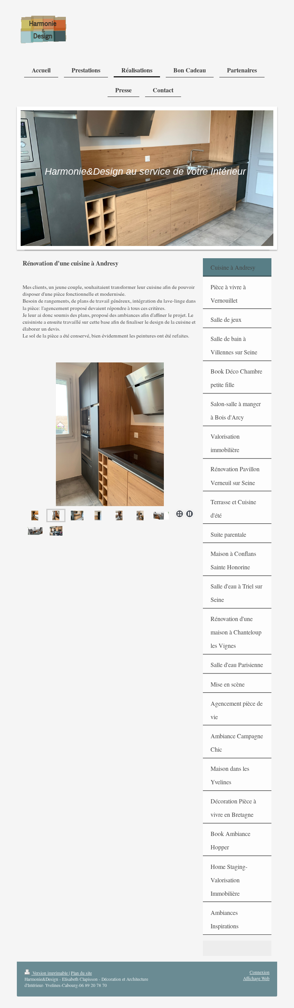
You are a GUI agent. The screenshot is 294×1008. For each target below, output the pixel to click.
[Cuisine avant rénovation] (56, 531)
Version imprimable (50, 973)
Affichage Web (256, 978)
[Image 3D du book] (161, 515)
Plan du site (81, 973)
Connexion (260, 972)
